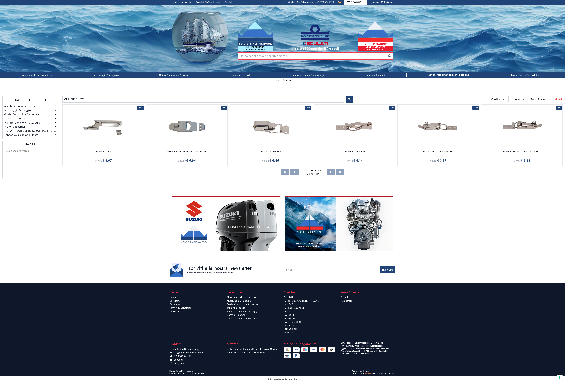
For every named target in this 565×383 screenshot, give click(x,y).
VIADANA (289, 325)
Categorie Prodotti (30, 100)
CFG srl (287, 311)
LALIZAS (288, 304)
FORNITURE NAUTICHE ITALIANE (301, 300)
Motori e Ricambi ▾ (377, 75)
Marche (31, 144)
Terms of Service (357, 353)
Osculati (288, 297)
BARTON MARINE (293, 322)
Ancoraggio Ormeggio (239, 300)
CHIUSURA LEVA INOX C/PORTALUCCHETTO (522, 151)
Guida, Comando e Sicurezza (242, 304)
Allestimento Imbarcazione (241, 297)
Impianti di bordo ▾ (242, 75)
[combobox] (315, 56)
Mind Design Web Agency (385, 373)
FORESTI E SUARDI (294, 308)
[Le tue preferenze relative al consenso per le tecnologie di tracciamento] (560, 378)
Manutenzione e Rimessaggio (243, 311)
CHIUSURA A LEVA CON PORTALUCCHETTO (187, 151)
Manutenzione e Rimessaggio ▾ (310, 75)
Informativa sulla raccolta (282, 379)
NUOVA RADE (291, 329)
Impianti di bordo (236, 308)
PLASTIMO (289, 332)
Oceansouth (290, 318)
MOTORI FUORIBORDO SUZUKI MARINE (449, 75)
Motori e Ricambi (236, 315)
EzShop (366, 371)
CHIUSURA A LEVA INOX (270, 151)
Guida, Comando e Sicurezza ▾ (176, 75)
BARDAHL (289, 315)
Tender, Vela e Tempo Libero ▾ (527, 75)
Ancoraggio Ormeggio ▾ (106, 75)
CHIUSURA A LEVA (103, 151)
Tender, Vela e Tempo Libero (242, 318)
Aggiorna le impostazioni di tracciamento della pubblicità (365, 349)
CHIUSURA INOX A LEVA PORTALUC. (438, 151)
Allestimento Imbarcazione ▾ (38, 75)
